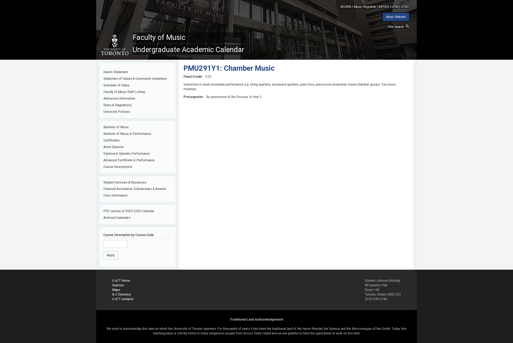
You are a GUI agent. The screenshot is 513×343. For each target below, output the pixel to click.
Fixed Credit (193, 77)
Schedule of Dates (116, 85)
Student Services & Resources (124, 182)
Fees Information (115, 195)
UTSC (405, 7)
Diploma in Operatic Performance (126, 153)
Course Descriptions (117, 167)
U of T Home (121, 280)
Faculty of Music (159, 37)
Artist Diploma (113, 147)
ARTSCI (384, 7)
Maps (116, 290)
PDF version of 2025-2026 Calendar (128, 211)
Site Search (397, 27)
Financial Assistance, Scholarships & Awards (134, 189)
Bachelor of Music (116, 127)
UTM (395, 7)
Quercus (118, 285)
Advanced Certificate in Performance (129, 160)
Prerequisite (193, 97)
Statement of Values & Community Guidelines (135, 79)
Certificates (111, 140)
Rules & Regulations (117, 105)
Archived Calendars (116, 218)
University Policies (116, 112)
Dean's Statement (115, 72)
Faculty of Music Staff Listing (124, 92)
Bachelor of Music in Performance (127, 134)
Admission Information (119, 98)
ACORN (346, 7)
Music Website (396, 17)
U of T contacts (122, 299)
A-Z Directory (121, 294)
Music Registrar (365, 7)
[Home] (114, 45)
